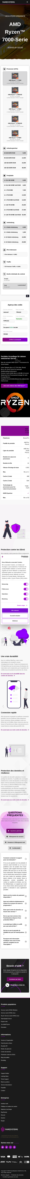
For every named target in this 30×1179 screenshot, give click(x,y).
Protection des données (17, 1175)
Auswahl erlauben (15, 615)
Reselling (3, 1060)
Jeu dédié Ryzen (5, 1024)
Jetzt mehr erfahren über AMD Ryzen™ (14, 385)
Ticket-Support (5, 1079)
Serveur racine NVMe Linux (8, 1013)
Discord (3, 1115)
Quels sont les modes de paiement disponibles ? (13, 896)
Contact (3, 1090)
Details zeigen (21, 605)
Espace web (4, 1021)
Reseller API (4, 1046)
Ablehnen (15, 621)
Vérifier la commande (15, 339)
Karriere (3, 1118)
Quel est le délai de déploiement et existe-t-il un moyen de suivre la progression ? (13, 903)
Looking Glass (4, 1076)
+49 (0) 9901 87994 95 (17, 985)
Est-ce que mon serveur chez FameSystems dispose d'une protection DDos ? (12, 917)
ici (28, 820)
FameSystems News (6, 1043)
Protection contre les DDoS (8, 1054)
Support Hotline (5, 1073)
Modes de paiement (6, 1049)
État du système (5, 1082)
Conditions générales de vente (10, 1176)
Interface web (4, 1103)
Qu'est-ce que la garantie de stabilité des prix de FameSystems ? (13, 932)
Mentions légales (5, 1175)
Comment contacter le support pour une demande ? (12, 859)
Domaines (3, 1027)
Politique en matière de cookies (9, 1106)
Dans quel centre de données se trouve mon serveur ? (13, 910)
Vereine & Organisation (7, 1040)
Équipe (3, 1120)
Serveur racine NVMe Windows (9, 1010)
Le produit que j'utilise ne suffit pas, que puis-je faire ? (12, 925)
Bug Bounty (4, 1112)
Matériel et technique (6, 1109)
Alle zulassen (15, 610)
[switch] (26, 589)
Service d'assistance (6, 1084)
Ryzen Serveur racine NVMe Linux (10, 1015)
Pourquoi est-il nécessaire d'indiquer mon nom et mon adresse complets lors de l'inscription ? (11, 941)
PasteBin (3, 1087)
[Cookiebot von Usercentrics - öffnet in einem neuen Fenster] (21, 557)
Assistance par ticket (15, 979)
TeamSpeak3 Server (6, 1018)
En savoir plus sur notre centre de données (14, 730)
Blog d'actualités (5, 1057)
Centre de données (6, 1051)
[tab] (15, 831)
